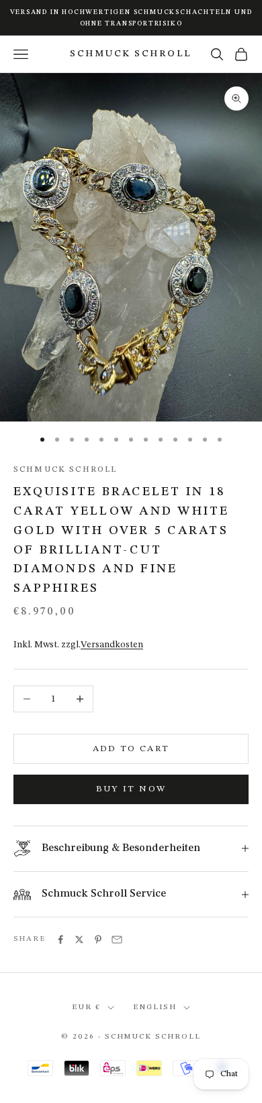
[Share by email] (117, 939)
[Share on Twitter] (79, 939)
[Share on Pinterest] (98, 939)
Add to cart (131, 748)
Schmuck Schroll (65, 470)
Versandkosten (112, 644)
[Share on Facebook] (60, 939)
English (155, 1007)
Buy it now (131, 789)
